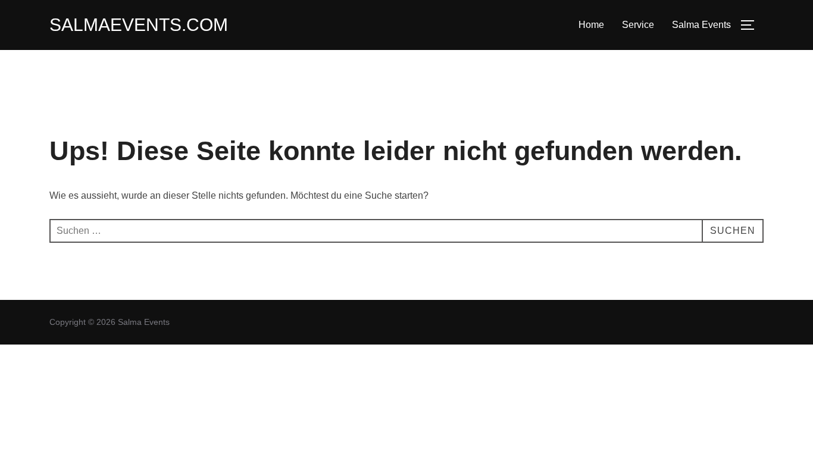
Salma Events (701, 25)
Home (591, 25)
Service (638, 25)
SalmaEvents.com (138, 25)
